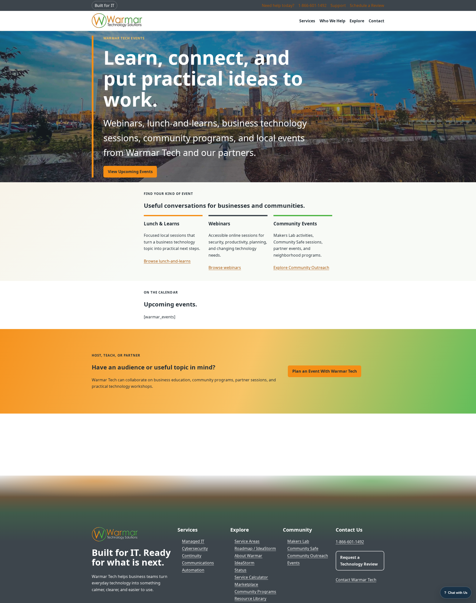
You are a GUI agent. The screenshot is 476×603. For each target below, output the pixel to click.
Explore (357, 21)
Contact (376, 21)
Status (240, 570)
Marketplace (246, 584)
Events (293, 563)
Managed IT (193, 541)
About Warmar (248, 555)
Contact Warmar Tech (356, 579)
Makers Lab (298, 541)
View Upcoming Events (130, 171)
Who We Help (332, 21)
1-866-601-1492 (312, 5)
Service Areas (247, 541)
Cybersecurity (195, 548)
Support (338, 5)
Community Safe (302, 548)
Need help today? (278, 5)
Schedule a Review (367, 5)
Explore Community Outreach (301, 267)
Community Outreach (307, 555)
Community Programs (255, 591)
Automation (193, 570)
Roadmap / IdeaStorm (255, 548)
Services (307, 21)
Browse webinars (224, 267)
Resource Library (250, 598)
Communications (198, 563)
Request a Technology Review (359, 561)
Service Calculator (251, 577)
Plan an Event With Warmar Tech (324, 371)
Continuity (191, 555)
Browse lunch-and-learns (167, 261)
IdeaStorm (244, 563)
